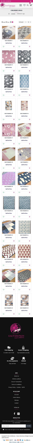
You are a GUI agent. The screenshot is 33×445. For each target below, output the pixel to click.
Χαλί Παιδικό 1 (8, 40)
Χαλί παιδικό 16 (24, 113)
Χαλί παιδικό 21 (24, 186)
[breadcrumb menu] (9, 14)
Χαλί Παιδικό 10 (24, 40)
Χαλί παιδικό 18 (24, 137)
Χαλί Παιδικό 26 (24, 259)
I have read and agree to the (17, 429)
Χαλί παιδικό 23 (9, 235)
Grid (4, 22)
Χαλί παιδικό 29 (8, 308)
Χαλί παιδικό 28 (24, 283)
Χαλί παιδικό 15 (9, 113)
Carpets (13, 13)
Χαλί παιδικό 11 (9, 64)
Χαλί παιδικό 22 (9, 210)
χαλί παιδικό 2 (24, 162)
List (8, 22)
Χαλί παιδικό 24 (24, 235)
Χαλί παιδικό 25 (8, 259)
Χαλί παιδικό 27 (8, 283)
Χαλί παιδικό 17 (9, 137)
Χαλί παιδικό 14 (24, 89)
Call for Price (9, 43)
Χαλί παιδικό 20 (8, 186)
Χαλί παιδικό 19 (9, 162)
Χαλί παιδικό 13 (9, 89)
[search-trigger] (27, 5)
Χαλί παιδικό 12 (24, 64)
